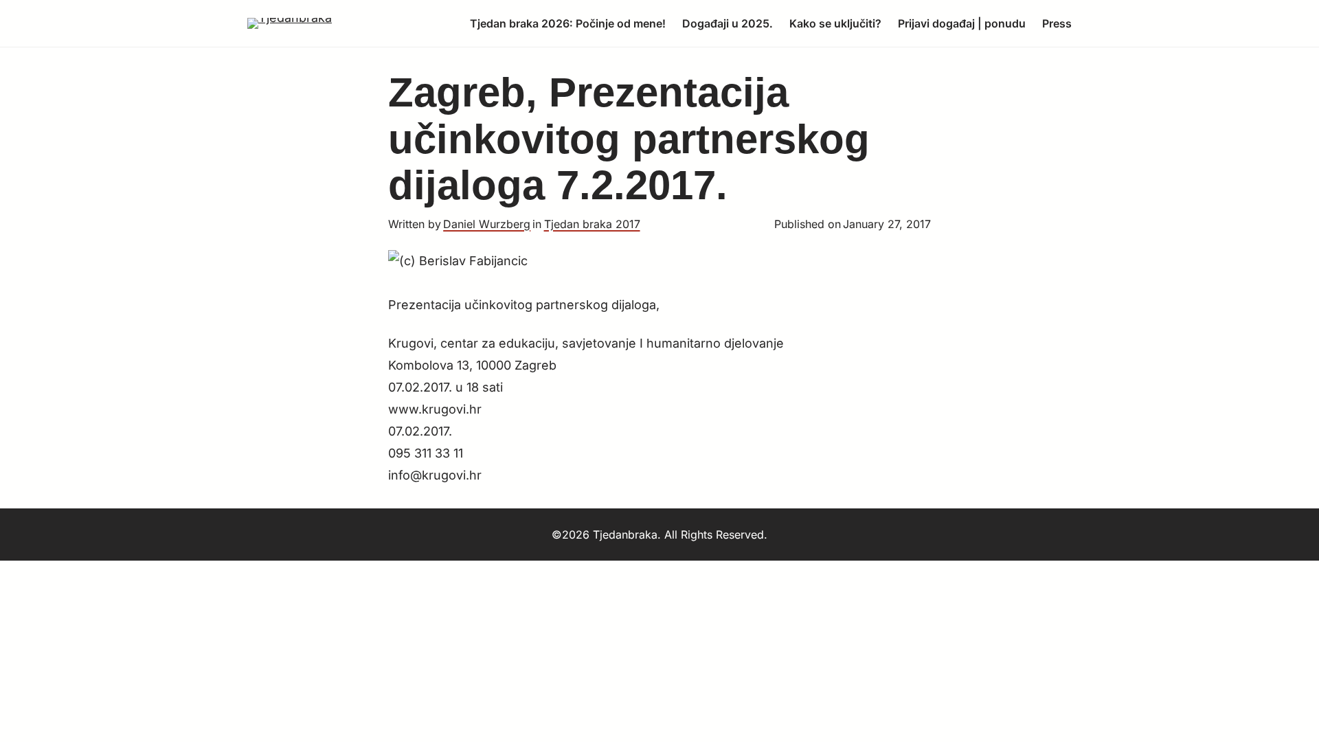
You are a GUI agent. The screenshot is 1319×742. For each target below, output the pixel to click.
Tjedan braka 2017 (592, 224)
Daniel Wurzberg (486, 224)
